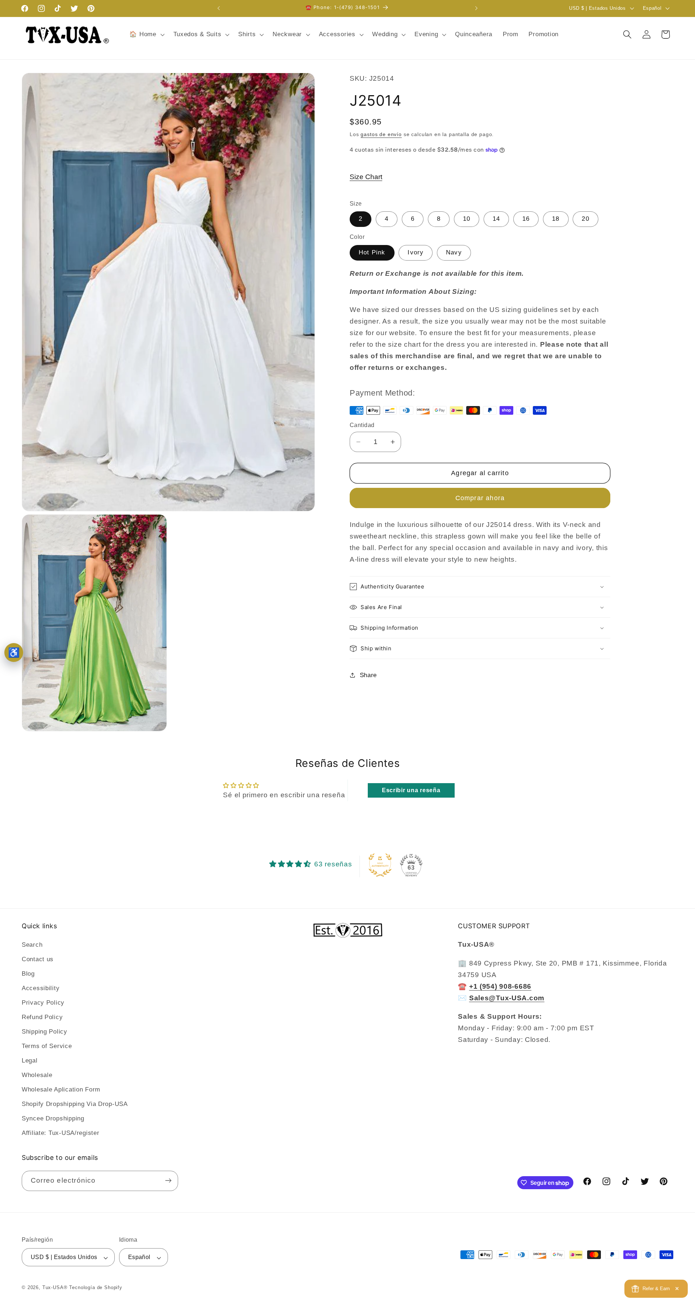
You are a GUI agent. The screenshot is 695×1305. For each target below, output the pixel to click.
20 (585, 218)
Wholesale (37, 1075)
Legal (30, 1060)
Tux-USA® (55, 1288)
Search (32, 944)
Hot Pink (372, 252)
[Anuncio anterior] (219, 8)
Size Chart (366, 177)
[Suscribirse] (168, 1180)
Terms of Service (47, 1046)
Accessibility (40, 988)
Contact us (38, 959)
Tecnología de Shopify (95, 1288)
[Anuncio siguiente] (476, 8)
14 (496, 218)
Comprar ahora (480, 498)
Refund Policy (42, 1017)
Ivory (416, 252)
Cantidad (362, 425)
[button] (146, 34)
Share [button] (368, 675)
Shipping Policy (44, 1031)
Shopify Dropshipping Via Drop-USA (75, 1104)
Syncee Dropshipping (53, 1118)
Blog (28, 973)
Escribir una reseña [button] (411, 790)
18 (555, 218)
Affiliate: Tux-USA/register (60, 1132)
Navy (454, 252)
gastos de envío (381, 134)
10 (466, 218)
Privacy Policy (43, 1002)
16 (526, 218)
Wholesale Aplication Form (61, 1089)
